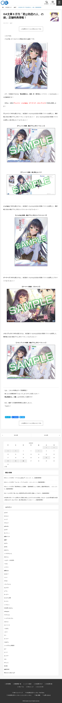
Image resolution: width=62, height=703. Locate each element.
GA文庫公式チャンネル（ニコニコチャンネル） (20, 695)
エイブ (6, 519)
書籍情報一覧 (17, 684)
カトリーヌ (7, 625)
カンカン (6, 601)
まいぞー (6, 655)
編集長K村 (6, 669)
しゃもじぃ (7, 604)
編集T (11, 23)
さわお (6, 580)
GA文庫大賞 (49, 684)
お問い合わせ (47, 695)
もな (5, 659)
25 (15, 460)
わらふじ (6, 662)
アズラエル (7, 614)
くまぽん (6, 628)
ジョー (6, 577)
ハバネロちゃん (8, 553)
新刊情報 (8, 684)
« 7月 (5, 466)
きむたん (6, 557)
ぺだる (6, 563)
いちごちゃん (7, 584)
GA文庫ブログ (38, 684)
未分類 (6, 666)
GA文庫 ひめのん (8, 608)
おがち (6, 543)
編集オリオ (7, 536)
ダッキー (6, 638)
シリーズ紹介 (28, 684)
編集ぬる (6, 570)
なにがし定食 (7, 597)
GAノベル (21, 686)
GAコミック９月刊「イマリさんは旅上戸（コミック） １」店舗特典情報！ (23, 477)
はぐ (5, 649)
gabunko (6, 526)
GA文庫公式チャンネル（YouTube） (35, 692)
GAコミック (30, 686)
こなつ (6, 632)
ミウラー (6, 567)
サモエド (6, 522)
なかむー (6, 574)
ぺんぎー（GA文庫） (9, 560)
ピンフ (6, 652)
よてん (6, 591)
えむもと (6, 621)
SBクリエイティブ (18, 692)
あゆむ (6, 546)
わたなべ (6, 516)
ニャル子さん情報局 (9, 645)
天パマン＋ (7, 533)
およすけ (6, 587)
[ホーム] (2, 7)
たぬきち (6, 642)
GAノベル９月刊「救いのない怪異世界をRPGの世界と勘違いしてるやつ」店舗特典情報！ (27, 493)
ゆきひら (6, 550)
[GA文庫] (4, 3)
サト (5, 635)
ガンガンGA (40, 686)
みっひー (6, 594)
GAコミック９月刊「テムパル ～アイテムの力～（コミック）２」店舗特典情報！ (25, 482)
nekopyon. (6, 611)
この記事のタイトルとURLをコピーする (31, 29)
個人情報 (38, 695)
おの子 (6, 529)
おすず (6, 512)
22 (46, 457)
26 (23, 460)
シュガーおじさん (8, 618)
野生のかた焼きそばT (9, 672)
